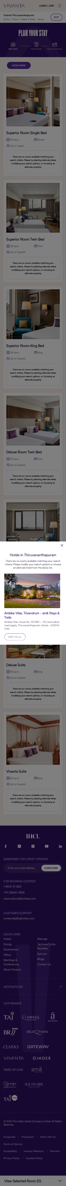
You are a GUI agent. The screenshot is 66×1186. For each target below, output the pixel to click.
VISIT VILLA (14, 636)
